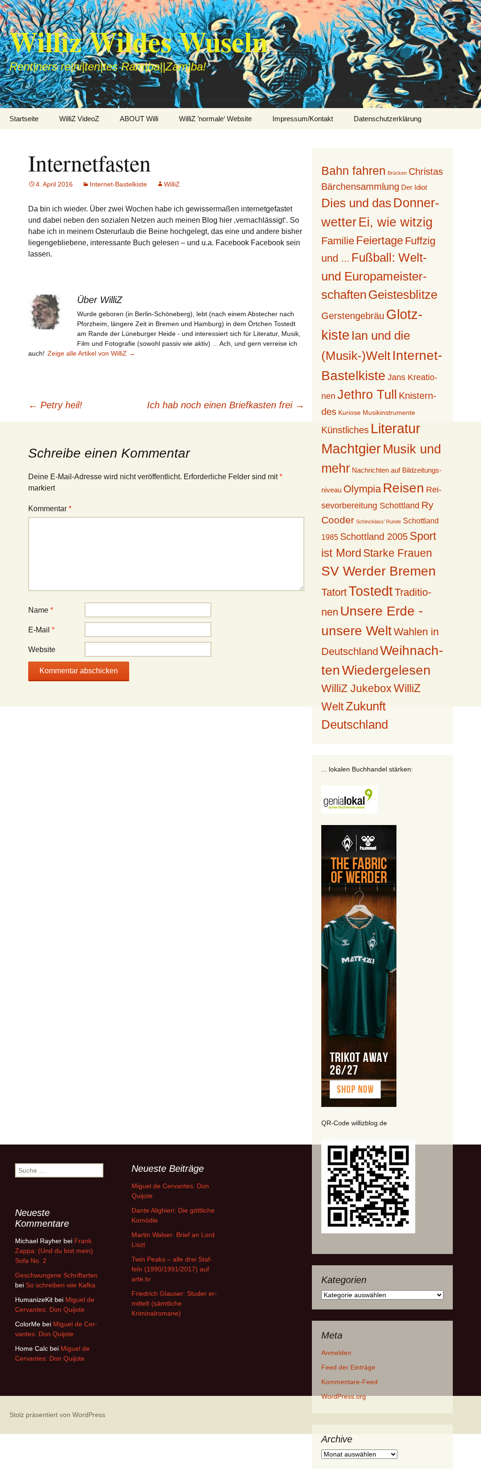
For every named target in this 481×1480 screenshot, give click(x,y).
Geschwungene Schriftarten (56, 1275)
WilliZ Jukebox (356, 688)
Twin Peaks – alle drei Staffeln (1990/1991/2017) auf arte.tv (172, 1269)
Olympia (362, 489)
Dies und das (356, 203)
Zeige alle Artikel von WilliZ (91, 353)
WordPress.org (343, 1396)
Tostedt (371, 591)
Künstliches (345, 430)
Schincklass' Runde (378, 521)
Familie (337, 241)
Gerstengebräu (352, 316)
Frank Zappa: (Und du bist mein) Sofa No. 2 (54, 1250)
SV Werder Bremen (378, 571)
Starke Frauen (397, 553)
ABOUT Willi (139, 119)
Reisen (403, 488)
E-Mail (41, 630)
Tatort (334, 592)
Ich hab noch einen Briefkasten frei (225, 405)
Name (40, 610)
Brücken (397, 173)
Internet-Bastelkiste (118, 184)
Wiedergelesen (386, 670)
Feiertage (379, 240)
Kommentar (49, 509)
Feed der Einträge (348, 1367)
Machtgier (351, 448)
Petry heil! (55, 405)
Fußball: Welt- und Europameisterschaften (374, 275)
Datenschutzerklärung (387, 119)
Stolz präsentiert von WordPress (57, 1414)
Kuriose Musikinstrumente (376, 412)
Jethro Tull (367, 394)
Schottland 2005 (374, 536)
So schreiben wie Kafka (60, 1285)
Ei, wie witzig (395, 222)
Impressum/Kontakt (302, 119)
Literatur (395, 428)
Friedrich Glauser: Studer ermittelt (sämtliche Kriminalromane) (174, 1303)
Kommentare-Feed (349, 1382)
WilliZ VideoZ (79, 119)
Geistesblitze (402, 294)
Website (41, 650)
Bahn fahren (353, 170)
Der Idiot (414, 187)
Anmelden (336, 1352)
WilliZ (172, 184)
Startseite (24, 119)
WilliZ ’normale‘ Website (215, 119)
